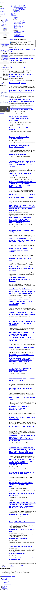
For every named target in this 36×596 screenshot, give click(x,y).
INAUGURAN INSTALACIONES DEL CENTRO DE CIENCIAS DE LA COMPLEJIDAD (21, 484)
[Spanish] (17, 10)
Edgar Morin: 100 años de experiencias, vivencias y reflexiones (21, 75)
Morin (5, 100)
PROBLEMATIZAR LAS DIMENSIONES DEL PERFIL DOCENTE (22, 427)
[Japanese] (21, 8)
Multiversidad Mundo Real (17, 553)
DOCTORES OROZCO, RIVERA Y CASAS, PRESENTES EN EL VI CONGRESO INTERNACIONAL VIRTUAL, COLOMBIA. (20, 220)
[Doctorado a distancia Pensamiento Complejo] (5, 39)
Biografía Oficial (13, 39)
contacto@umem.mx (7, 565)
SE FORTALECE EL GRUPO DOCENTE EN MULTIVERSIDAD (22, 379)
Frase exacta (25, 42)
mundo (1, 97)
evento (1, 103)
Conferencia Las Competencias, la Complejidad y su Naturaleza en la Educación (19, 279)
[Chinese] (25, 5)
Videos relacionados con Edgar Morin (20, 546)
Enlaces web (24, 44)
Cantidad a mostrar (12, 47)
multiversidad (2, 95)
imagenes (1, 93)
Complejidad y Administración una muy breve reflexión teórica (21, 59)
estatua (4, 96)
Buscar (29, 41)
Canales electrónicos (18, 44)
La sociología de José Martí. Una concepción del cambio (19, 137)
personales (7, 93)
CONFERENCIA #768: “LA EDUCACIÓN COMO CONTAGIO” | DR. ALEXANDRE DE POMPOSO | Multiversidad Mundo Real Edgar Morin (22, 438)
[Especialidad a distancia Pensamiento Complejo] (5, 51)
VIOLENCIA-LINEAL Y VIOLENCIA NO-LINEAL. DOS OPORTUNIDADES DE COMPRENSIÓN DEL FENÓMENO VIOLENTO (22, 163)
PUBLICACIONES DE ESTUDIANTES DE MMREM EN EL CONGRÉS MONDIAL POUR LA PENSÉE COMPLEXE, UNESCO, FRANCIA (22, 184)
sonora (1, 102)
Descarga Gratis (2, 83)
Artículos (28, 44)
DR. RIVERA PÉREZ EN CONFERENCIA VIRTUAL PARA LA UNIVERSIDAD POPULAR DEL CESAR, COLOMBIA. (22, 196)
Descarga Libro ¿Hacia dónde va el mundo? (22, 522)
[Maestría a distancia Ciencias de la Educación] (4, 45)
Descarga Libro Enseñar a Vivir (18, 538)
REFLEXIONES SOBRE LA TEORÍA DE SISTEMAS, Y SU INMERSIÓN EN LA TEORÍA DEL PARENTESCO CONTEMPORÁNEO (21, 462)
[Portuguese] (17, 9)
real (3, 97)
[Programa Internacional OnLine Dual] (4, 30)
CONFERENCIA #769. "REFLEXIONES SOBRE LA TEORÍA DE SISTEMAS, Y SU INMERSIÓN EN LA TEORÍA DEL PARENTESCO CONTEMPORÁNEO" (22, 450)
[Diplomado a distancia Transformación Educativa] (5, 62)
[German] (21, 7)
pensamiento (2, 94)
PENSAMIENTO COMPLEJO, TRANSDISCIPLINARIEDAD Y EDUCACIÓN (19, 118)
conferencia (5, 97)
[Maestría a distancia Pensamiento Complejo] (5, 44)
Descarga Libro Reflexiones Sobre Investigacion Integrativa (19, 146)
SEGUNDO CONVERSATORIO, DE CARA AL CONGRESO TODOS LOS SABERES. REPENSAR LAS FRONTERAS (20, 302)
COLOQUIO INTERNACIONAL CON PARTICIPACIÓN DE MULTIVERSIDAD (22, 313)
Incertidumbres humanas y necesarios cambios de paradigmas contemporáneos (21, 108)
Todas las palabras (13, 42)
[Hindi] (24, 7)
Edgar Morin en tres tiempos (17, 67)
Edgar (5, 99)
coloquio (1, 101)
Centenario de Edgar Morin (17, 83)
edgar (6, 90)
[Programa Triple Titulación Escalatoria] (5, 32)
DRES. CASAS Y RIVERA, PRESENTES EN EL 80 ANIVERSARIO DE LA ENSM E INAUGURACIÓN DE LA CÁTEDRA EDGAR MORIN (22, 207)
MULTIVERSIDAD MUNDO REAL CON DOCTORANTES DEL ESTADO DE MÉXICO (21, 473)
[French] (17, 7)
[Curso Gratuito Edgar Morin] (5, 67)
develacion (6, 96)
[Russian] (23, 9)
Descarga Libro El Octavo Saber (19, 514)
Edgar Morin (7, 589)
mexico (1, 96)
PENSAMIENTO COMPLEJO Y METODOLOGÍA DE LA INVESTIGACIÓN (19, 408)
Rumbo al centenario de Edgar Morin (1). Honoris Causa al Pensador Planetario (21, 91)
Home (10, 39)
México (7, 102)
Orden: (11, 43)
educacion (4, 101)
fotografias (5, 92)
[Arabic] (21, 5)
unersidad (7, 101)
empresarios (4, 102)
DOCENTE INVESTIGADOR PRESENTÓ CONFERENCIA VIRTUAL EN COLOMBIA (22, 250)
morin (2, 92)
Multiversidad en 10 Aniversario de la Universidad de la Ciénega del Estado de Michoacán (21, 268)
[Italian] (17, 8)
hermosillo (6, 95)
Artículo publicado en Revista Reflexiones (21, 347)
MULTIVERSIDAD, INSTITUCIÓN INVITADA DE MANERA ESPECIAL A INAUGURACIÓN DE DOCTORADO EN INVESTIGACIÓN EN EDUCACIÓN (22, 291)
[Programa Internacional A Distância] (4, 34)
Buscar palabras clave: (13, 41)
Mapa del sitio (2, 113)
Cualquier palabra (19, 42)
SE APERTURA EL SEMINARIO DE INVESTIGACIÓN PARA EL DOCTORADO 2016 (20, 369)
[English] (17, 5)
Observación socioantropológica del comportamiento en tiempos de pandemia (21, 100)
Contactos (32, 44)
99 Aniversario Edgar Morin (17, 154)
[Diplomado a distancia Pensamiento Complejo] (5, 58)
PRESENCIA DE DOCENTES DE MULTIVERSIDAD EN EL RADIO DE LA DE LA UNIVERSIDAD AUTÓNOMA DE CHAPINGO (22, 322)
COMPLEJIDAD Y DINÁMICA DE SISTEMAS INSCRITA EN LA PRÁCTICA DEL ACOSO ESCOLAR (22, 240)
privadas (4, 93)
